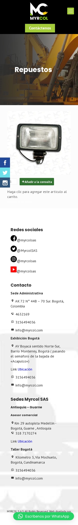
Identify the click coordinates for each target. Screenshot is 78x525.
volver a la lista (19, 201)
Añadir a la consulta (38, 182)
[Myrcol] (39, 11)
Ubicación (25, 369)
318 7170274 (25, 433)
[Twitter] (5, 173)
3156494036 (25, 322)
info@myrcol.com (29, 330)
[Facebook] (5, 163)
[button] (43, 516)
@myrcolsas (26, 240)
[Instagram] (5, 183)
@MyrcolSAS (27, 250)
